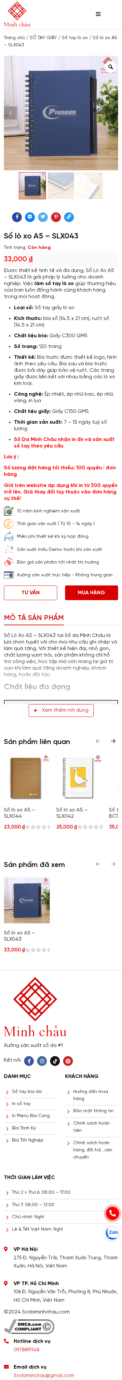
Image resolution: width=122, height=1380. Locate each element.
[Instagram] (42, 1061)
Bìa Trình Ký (24, 1128)
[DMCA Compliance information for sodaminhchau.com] (29, 1324)
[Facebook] (29, 1061)
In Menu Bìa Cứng (31, 1116)
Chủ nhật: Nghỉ (28, 1217)
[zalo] (112, 1232)
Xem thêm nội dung (65, 710)
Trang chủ (14, 38)
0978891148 (26, 1350)
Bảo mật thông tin (93, 1111)
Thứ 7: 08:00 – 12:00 (33, 1205)
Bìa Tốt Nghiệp (28, 1140)
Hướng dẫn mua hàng (90, 1095)
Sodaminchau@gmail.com (44, 1375)
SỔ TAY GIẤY (43, 38)
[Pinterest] (68, 1061)
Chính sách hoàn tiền (91, 1127)
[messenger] (30, 217)
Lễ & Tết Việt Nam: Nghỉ (37, 1229)
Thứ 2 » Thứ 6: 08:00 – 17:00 (41, 1192)
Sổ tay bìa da (27, 1091)
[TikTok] (55, 1061)
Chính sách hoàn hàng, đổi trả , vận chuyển (92, 1150)
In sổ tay (21, 1103)
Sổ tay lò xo (75, 38)
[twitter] (43, 217)
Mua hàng (91, 593)
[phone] (112, 1213)
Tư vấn (30, 593)
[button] (113, 741)
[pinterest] (56, 217)
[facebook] (17, 217)
